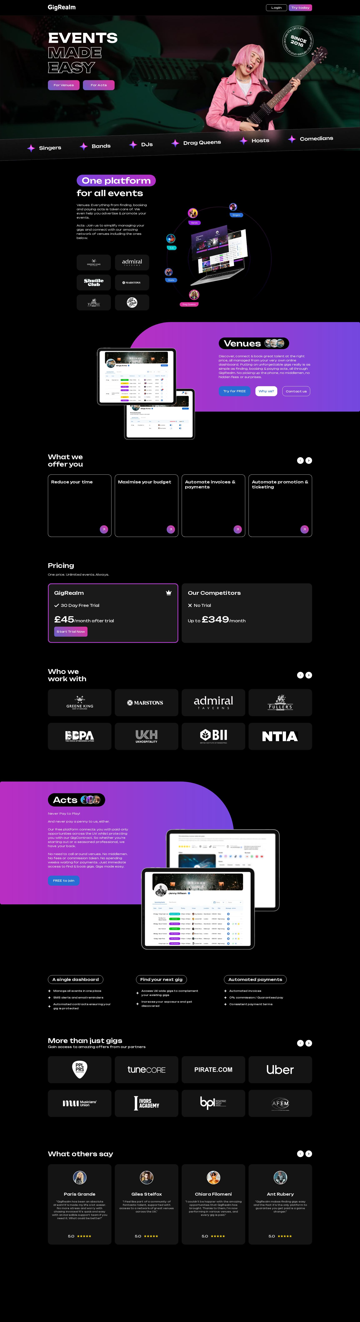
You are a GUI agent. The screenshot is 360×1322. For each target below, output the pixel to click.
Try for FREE (234, 391)
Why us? (266, 391)
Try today (300, 7)
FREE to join (64, 880)
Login (276, 7)
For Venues (64, 85)
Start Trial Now (71, 631)
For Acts (99, 85)
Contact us (296, 391)
